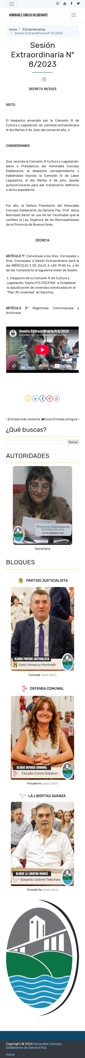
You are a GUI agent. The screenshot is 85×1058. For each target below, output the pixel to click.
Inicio (13, 29)
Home (10, 1054)
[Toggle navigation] (11, 4)
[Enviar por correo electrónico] (28, 398)
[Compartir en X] (35, 398)
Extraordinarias (34, 29)
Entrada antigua (65, 419)
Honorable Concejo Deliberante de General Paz (34, 1046)
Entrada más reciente (24, 419)
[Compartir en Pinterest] (49, 398)
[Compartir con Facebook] (42, 398)
